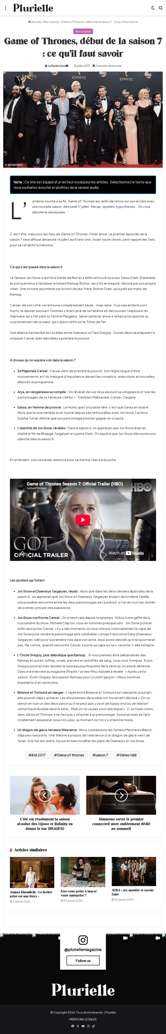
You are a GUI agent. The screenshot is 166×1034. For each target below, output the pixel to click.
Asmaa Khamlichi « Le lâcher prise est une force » (31, 894)
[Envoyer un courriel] (66, 65)
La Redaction (56, 65)
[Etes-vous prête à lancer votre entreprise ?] (83, 872)
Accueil (36, 22)
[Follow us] (83, 942)
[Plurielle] (33, 7)
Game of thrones (70, 755)
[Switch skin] (153, 9)
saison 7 (101, 755)
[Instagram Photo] (16, 950)
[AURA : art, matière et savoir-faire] (134, 871)
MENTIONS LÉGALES (83, 1019)
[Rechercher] (160, 9)
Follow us (83, 960)
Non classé (51, 22)
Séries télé (128, 755)
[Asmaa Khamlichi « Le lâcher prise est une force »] (32, 872)
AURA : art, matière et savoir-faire (133, 892)
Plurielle (110, 1012)
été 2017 (38, 755)
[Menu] (5, 9)
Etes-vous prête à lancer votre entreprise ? (79, 893)
